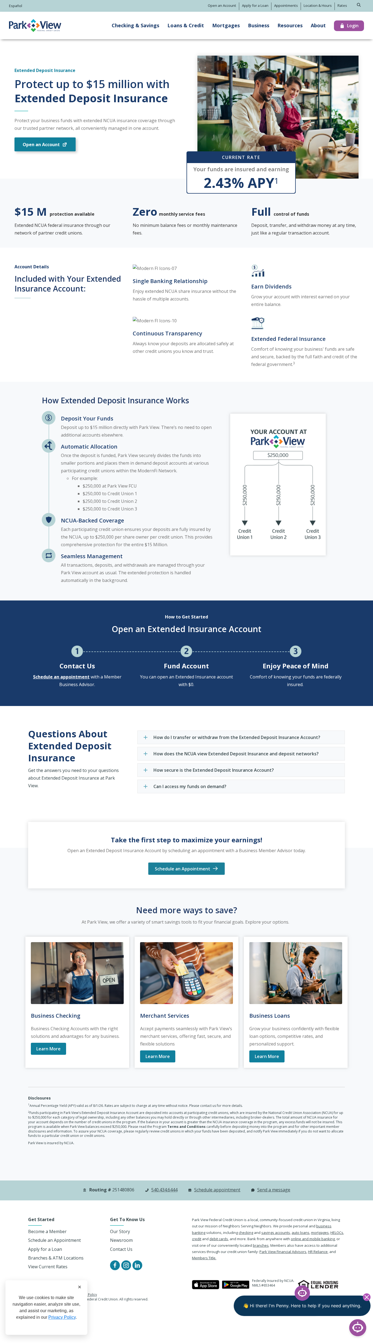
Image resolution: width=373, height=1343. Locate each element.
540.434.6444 (164, 1190)
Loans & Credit (185, 25)
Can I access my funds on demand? (189, 786)
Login (353, 26)
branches (261, 1245)
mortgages (320, 1232)
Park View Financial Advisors (282, 1251)
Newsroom (121, 1240)
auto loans (300, 1232)
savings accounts (275, 1232)
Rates (342, 5)
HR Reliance (318, 1251)
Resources (290, 25)
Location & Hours (318, 5)
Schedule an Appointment (54, 1240)
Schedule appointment (217, 1190)
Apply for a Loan (255, 5)
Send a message (273, 1190)
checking (246, 1232)
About (318, 25)
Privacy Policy (62, 1317)
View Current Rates (47, 1267)
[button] (241, 737)
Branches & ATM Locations (56, 1258)
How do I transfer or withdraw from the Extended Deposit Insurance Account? (236, 737)
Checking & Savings (135, 25)
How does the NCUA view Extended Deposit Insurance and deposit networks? (236, 754)
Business (258, 25)
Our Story (120, 1231)
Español (15, 5)
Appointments (286, 5)
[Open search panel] (359, 5)
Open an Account (222, 5)
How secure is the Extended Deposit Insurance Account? (213, 770)
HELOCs (336, 1232)
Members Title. (204, 1257)
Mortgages (226, 25)
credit (196, 1238)
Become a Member (47, 1231)
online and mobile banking (313, 1238)
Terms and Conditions (186, 1126)
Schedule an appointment (61, 677)
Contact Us (77, 665)
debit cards (218, 1238)
